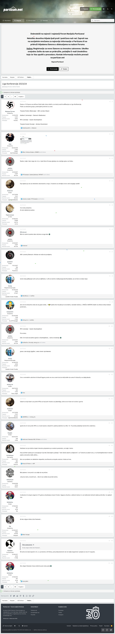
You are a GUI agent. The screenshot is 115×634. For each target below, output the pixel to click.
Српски (25, 625)
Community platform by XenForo (16, 630)
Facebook (60, 610)
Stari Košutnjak (14, 153)
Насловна (8, 20)
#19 (112, 540)
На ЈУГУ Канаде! (13, 320)
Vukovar (16, 464)
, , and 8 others (35, 439)
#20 (112, 563)
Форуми (18, 20)
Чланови (45, 20)
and (29, 128)
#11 (112, 348)
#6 (112, 229)
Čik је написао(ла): (27, 544)
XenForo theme (37, 630)
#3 (112, 158)
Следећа (20, 96)
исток (16, 224)
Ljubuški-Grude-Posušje (11, 296)
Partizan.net (34, 610)
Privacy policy (93, 625)
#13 (112, 398)
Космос (16, 120)
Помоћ (101, 625)
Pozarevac (15, 270)
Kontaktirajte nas (35, 612)
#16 (112, 469)
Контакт (69, 625)
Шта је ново (31, 20)
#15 (112, 445)
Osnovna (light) (8, 625)
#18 (112, 516)
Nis (17, 511)
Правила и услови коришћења (81, 625)
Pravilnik (33, 614)
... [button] (11, 96)
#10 (112, 326)
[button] (23, 20)
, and (29, 463)
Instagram (60, 614)
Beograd (16, 535)
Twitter (60, 612)
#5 (112, 205)
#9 (112, 302)
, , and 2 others (34, 342)
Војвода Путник (8, 86)
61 (15, 96)
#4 (112, 180)
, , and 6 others (34, 152)
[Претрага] (112, 9)
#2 (112, 134)
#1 (112, 101)
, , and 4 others (36, 174)
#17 (112, 492)
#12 (112, 374)
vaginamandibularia (13, 199)
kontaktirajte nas (7, 615)
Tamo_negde (14, 393)
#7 (112, 251)
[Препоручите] (110, 101)
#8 (112, 276)
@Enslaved (23, 232)
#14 (112, 423)
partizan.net (59, 57)
